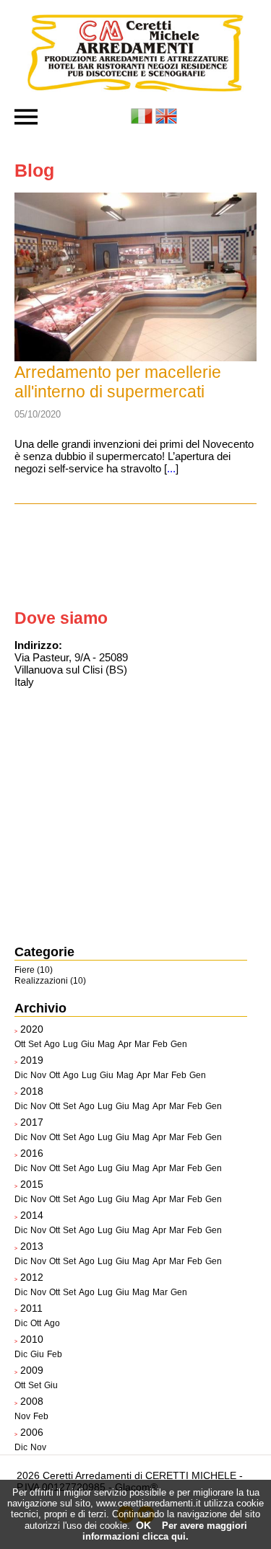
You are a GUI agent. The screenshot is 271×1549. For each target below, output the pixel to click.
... (171, 468)
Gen (179, 1044)
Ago (52, 1044)
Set (34, 1044)
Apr (125, 1044)
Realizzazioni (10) (50, 981)
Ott (19, 1044)
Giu (88, 1044)
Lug (70, 1044)
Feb (160, 1044)
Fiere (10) (33, 970)
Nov (38, 1075)
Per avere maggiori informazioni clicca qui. (164, 1531)
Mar (142, 1044)
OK (143, 1525)
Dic (20, 1075)
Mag (106, 1044)
